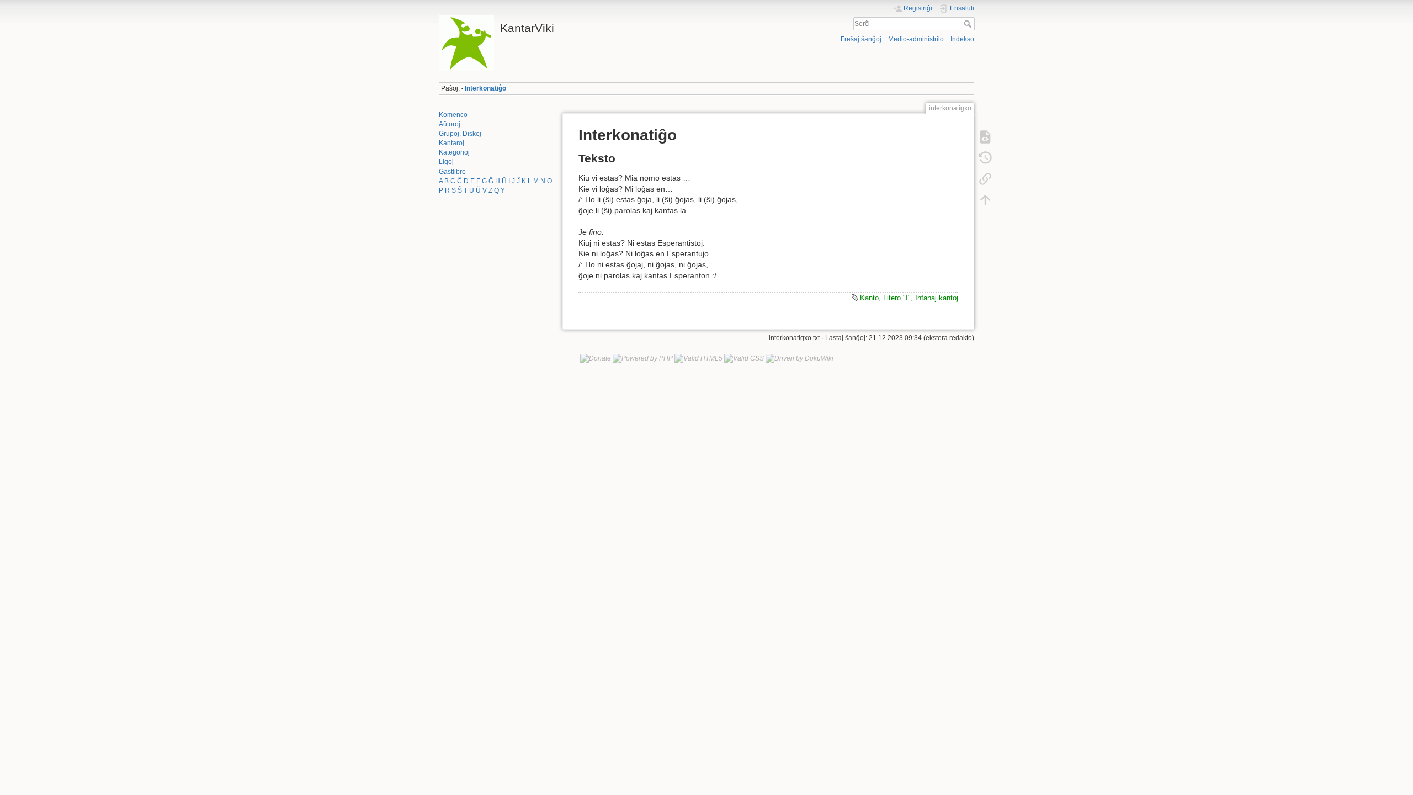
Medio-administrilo (916, 39)
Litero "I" (897, 298)
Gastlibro (452, 172)
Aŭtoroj (449, 124)
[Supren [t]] (985, 199)
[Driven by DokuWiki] (799, 358)
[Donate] (595, 358)
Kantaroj (451, 143)
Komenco (453, 115)
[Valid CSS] (744, 358)
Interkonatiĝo (485, 88)
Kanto (869, 298)
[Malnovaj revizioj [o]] (985, 157)
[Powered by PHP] (643, 358)
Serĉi (969, 24)
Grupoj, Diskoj (460, 133)
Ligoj (446, 162)
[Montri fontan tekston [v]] (985, 136)
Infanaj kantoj (936, 298)
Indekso (962, 39)
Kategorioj (454, 152)
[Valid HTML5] (698, 358)
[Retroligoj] (985, 178)
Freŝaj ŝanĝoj (861, 39)
